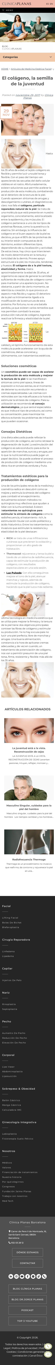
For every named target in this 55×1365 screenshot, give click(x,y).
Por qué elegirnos (13, 1182)
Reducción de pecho (14, 1038)
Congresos (8, 1186)
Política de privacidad (24, 1348)
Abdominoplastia (12, 1071)
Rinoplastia (9, 1004)
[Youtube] (22, 1276)
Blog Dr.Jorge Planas (27, 1299)
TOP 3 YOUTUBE (27, 1321)
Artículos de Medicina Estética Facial (31, 69)
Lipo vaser (8, 1066)
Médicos (7, 1162)
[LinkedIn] (11, 1276)
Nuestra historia (12, 1177)
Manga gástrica (11, 1105)
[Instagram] (16, 1276)
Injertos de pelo (12, 980)
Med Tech (7, 1201)
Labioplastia (9, 1134)
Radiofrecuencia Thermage (29, 859)
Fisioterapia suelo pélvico (17, 1138)
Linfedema (8, 951)
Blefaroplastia (10, 927)
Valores (6, 1167)
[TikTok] (38, 1276)
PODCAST (27, 1310)
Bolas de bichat (12, 922)
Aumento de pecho (14, 1033)
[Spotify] (33, 1276)
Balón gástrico (11, 1100)
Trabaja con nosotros (14, 1196)
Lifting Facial (10, 917)
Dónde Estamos (28, 1252)
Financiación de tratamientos (20, 1172)
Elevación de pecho (14, 1042)
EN (51, 4)
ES (47, 4)
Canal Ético (36, 1355)
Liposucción (9, 1076)
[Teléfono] (44, 1276)
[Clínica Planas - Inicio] (16, 4)
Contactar (27, 1263)
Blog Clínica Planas (27, 1288)
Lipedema (8, 956)
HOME (4, 69)
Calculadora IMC (12, 1110)
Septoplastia (9, 1009)
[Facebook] (27, 1276)
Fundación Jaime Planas (16, 1191)
